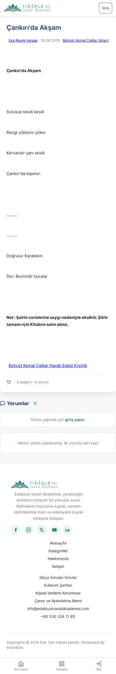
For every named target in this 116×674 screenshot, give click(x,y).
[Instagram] (28, 530)
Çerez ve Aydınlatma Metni (58, 600)
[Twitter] (41, 530)
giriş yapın (74, 419)
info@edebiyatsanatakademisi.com (58, 608)
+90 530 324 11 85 (58, 616)
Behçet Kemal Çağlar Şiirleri (85, 40)
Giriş (105, 8)
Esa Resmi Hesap (23, 40)
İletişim (58, 566)
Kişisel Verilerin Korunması (58, 593)
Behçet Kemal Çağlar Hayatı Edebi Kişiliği (48, 365)
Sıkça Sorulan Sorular (58, 577)
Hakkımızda (58, 558)
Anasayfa (58, 543)
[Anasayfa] (27, 8)
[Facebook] (16, 530)
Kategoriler (58, 550)
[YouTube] (54, 530)
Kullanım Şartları (58, 585)
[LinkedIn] (67, 530)
